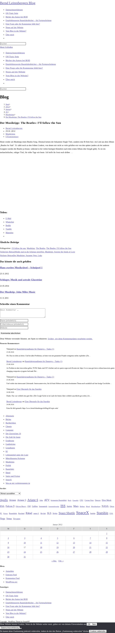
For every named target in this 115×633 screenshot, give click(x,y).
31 (25, 557)
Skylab (43, 513)
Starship (102, 513)
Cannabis (75, 500)
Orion (112, 506)
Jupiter (69, 506)
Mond (88, 506)
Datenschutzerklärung (15, 53)
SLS (49, 513)
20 (74, 547)
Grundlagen (10, 448)
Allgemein (10, 416)
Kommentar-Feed (12, 578)
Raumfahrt (10, 469)
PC (1, 513)
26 (57, 552)
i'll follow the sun (19, 248)
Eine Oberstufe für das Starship (29, 389)
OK (89, 624)
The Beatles (40, 248)
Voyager (16, 519)
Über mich (10, 79)
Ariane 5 (21, 500)
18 (41, 547)
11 (41, 543)
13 (74, 543)
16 (8, 547)
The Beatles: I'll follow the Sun (58, 248)
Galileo (35, 506)
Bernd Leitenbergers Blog (17, 3)
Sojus (55, 513)
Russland (21, 513)
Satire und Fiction (13, 476)
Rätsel (8, 473)
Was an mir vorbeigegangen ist (18, 483)
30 (8, 557)
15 (107, 543)
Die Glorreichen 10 (13, 434)
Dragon (98, 500)
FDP (29, 506)
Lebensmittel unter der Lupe (17, 455)
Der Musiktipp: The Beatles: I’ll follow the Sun (23, 117)
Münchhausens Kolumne (15, 458)
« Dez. (54, 561)
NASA (105, 506)
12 (57, 543)
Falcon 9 (10, 506)
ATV (47, 499)
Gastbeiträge (10, 444)
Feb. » (61, 561)
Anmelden (10, 571)
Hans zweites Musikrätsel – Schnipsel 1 (21, 267)
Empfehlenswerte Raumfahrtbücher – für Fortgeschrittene (31, 64)
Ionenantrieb (43, 506)
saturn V (36, 513)
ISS (62, 506)
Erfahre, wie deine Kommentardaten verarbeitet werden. (70, 339)
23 (8, 552)
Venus (9, 518)
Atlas (41, 500)
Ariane (12, 500)
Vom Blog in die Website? (17, 75)
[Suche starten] (27, 89)
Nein (94, 624)
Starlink (92, 513)
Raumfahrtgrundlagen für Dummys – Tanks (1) (35, 349)
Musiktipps (10, 134)
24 (25, 552)
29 (107, 552)
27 (74, 552)
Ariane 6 (32, 500)
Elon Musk (106, 500)
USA (111, 513)
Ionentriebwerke (54, 506)
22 (107, 547)
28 (90, 552)
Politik (8, 465)
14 (90, 543)
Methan (82, 506)
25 (41, 552)
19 (57, 547)
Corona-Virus (89, 500)
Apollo (4, 499)
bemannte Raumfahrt (59, 500)
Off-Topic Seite (12, 56)
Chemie (9, 426)
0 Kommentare (12, 137)
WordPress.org (11, 582)
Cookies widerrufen (97, 631)
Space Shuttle (67, 513)
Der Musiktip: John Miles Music (17, 292)
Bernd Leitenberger (14, 128)
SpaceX (9, 480)
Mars (76, 506)
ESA (2, 506)
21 (90, 547)
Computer (9, 430)
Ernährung (10, 441)
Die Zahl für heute (13, 437)
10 (25, 543)
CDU (81, 500)
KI (7, 451)
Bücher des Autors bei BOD (18, 60)
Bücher (8, 419)
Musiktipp (31, 248)
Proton (5, 513)
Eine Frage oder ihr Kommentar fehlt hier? (24, 68)
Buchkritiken (11, 423)
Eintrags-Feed (11, 575)
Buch (69, 500)
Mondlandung (95, 506)
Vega (2, 518)
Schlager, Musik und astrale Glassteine (21, 279)
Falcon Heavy (21, 506)
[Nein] (21, 628)
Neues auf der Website (15, 72)
